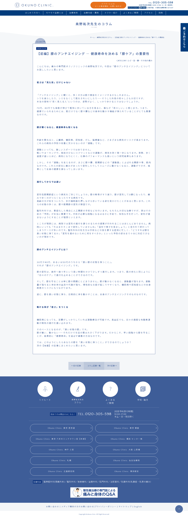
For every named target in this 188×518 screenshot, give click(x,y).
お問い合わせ (52, 507)
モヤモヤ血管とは (54, 13)
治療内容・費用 (91, 13)
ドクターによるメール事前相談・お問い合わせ (108, 5)
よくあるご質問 (131, 13)
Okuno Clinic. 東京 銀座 (126, 428)
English (138, 507)
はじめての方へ (32, 13)
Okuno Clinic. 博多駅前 (126, 471)
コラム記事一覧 (94, 366)
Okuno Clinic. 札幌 (61, 461)
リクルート (45, 400)
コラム (78, 401)
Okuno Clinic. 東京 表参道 (61, 428)
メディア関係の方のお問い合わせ (77, 507)
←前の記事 (76, 366)
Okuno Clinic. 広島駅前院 (61, 471)
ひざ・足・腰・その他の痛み (140, 61)
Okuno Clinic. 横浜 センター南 (126, 439)
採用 (161, 13)
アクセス (148, 13)
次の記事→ (112, 366)
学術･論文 (142, 400)
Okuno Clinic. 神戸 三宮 (61, 450)
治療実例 (73, 13)
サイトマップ (125, 507)
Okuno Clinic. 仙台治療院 (126, 461)
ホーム (92, 37)
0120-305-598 (98, 414)
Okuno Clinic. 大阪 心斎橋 (126, 450)
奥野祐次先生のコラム (104, 37)
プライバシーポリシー (105, 507)
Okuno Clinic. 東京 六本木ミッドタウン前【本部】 (61, 439)
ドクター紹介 (111, 13)
